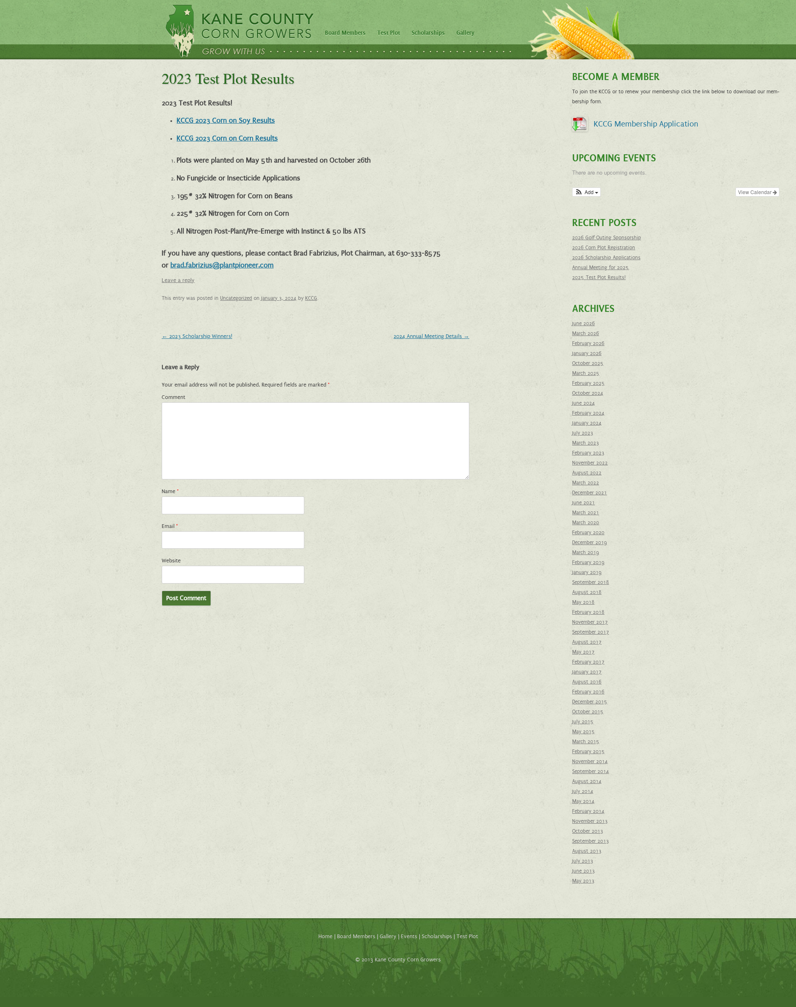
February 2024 (588, 413)
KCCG (311, 298)
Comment (173, 397)
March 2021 (585, 513)
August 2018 (587, 592)
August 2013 (587, 851)
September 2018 (590, 582)
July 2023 (582, 433)
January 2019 (587, 572)
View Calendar (755, 191)
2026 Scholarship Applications (606, 257)
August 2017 (587, 642)
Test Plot (388, 32)
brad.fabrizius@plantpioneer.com (222, 265)
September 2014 (590, 771)
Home (325, 936)
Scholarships (428, 32)
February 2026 (588, 343)
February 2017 (588, 662)
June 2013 (583, 871)
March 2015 (585, 741)
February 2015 (588, 751)
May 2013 (583, 881)
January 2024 (587, 423)
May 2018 (583, 602)
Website (171, 560)
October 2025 (588, 363)
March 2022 (585, 483)
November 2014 (590, 761)
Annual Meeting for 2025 (600, 267)
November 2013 (590, 821)
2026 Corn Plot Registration (603, 248)
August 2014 (587, 781)
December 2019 (589, 542)
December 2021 (589, 493)
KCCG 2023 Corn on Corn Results (227, 138)
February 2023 (588, 453)
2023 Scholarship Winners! (197, 336)
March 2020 (585, 522)
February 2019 (588, 562)
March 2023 (585, 443)
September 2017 (590, 632)
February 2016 (588, 692)
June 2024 (583, 403)
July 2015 (583, 722)
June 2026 (583, 323)
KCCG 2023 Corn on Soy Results (226, 121)
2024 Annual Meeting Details (431, 336)
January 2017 (587, 672)
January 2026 (587, 353)
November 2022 (590, 463)
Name (170, 491)
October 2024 (587, 393)
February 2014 (588, 811)
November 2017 (590, 622)
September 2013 (590, 841)
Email (170, 526)
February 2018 (588, 612)
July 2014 (582, 791)
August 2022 (587, 473)
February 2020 (588, 532)
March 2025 (585, 373)
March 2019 (585, 552)
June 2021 (583, 503)
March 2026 (585, 333)
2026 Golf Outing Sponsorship (606, 238)
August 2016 (587, 682)
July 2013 (582, 861)
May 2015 (583, 732)
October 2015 (588, 712)
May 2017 (583, 652)
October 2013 (587, 831)
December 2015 (589, 702)
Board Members (345, 32)
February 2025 (588, 383)
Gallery (465, 32)
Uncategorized (236, 298)
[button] (586, 192)
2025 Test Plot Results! (599, 277)
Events (409, 936)
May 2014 (583, 801)
